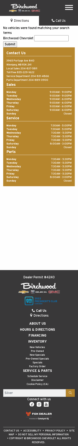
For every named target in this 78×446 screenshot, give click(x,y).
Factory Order (37, 366)
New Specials (37, 355)
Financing (37, 335)
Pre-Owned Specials (37, 359)
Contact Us (12, 430)
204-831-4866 (40, 76)
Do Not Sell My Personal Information (43, 434)
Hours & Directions (37, 329)
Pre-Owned (37, 351)
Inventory (37, 341)
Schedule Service (37, 376)
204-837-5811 (28, 68)
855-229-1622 (25, 72)
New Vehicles (37, 347)
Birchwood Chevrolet (18, 38)
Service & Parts (37, 370)
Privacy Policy (55, 430)
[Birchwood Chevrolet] (24, 7)
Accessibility (32, 430)
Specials (37, 362)
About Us (37, 323)
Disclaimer (37, 380)
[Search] (70, 393)
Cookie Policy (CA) (37, 384)
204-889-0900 (38, 80)
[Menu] (69, 8)
